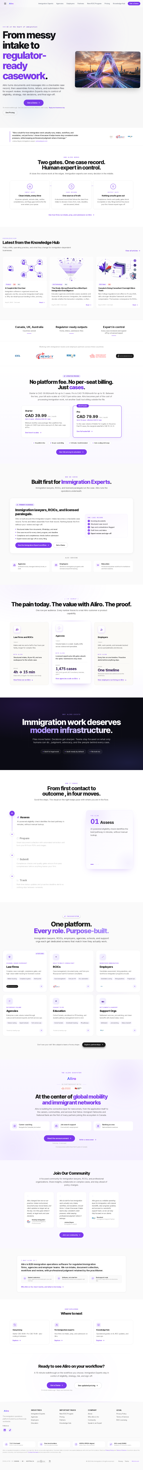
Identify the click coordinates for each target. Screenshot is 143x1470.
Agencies (34, 1417)
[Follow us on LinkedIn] (5, 1430)
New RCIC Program (66, 1414)
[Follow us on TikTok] (10, 1430)
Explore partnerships (92, 1045)
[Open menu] (5, 3)
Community (92, 1420)
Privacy (120, 1461)
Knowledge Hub (65, 1423)
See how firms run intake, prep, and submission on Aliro (70, 215)
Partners (63, 1420)
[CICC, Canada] (41, 1461)
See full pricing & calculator (70, 452)
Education (34, 1423)
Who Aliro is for (93, 1417)
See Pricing (10, 112)
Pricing (62, 1417)
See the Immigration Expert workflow (32, 545)
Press (135, 1461)
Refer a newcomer (86, 1140)
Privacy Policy (121, 1414)
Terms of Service (122, 1417)
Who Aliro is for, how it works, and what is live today (41, 1287)
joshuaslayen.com (41, 141)
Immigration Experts (38, 1414)
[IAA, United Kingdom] (49, 1461)
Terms (127, 1461)
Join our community (70, 1235)
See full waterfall (83, 431)
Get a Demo (134, 3)
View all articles (131, 251)
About (90, 1414)
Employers (35, 1420)
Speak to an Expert (95, 1423)
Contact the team (33, 1452)
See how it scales (32, 433)
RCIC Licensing (121, 1420)
